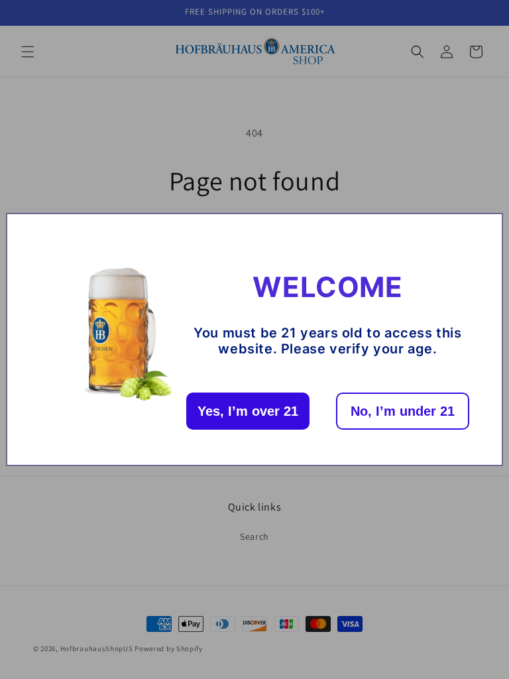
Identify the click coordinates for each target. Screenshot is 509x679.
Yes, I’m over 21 (248, 411)
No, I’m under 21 (403, 411)
